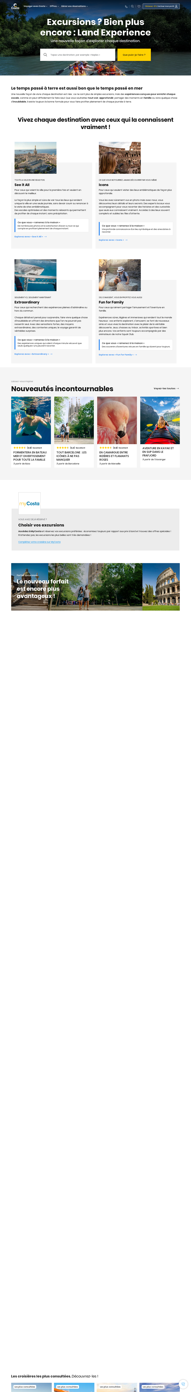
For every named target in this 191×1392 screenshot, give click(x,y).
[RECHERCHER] (132, 6)
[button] (139, 6)
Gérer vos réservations (73, 6)
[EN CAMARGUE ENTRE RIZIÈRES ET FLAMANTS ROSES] (117, 432)
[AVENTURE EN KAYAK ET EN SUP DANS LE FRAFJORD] (160, 432)
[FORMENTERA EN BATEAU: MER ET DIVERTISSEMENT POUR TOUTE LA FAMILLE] (31, 432)
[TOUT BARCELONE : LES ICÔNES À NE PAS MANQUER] (74, 432)
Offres (53, 6)
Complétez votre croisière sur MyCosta (39, 542)
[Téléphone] (126, 6)
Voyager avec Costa (34, 6)
